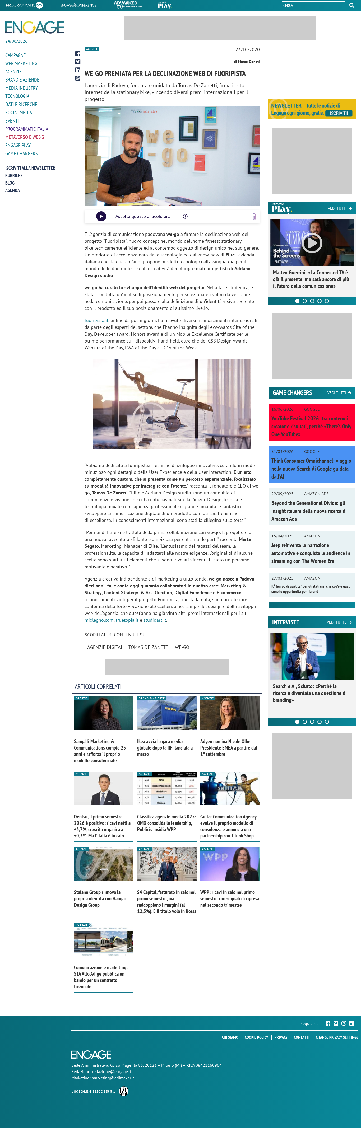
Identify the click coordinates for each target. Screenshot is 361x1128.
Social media (18, 112)
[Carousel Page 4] (319, 301)
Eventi (12, 120)
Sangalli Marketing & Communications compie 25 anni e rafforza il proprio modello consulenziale (100, 751)
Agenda (12, 190)
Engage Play (18, 145)
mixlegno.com (99, 620)
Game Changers (21, 153)
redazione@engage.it (111, 1071)
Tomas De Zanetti (149, 647)
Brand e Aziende (22, 79)
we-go (182, 647)
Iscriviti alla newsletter (30, 168)
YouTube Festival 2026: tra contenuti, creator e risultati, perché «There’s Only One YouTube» (311, 426)
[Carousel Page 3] (312, 301)
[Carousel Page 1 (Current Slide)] (297, 301)
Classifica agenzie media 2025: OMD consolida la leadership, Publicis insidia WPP (166, 822)
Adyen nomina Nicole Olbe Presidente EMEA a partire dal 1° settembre (228, 747)
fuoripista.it (96, 320)
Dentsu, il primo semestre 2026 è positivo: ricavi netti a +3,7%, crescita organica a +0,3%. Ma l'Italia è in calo (102, 826)
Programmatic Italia (26, 128)
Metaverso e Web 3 (24, 137)
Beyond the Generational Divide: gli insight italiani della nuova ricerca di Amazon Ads (309, 510)
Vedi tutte (336, 622)
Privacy (281, 1037)
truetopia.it (127, 620)
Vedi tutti (337, 208)
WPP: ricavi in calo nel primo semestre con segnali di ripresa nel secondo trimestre (229, 898)
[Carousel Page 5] (327, 301)
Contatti (301, 1037)
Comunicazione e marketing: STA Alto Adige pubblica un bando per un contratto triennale (101, 977)
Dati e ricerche (21, 104)
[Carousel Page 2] (305, 301)
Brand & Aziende (152, 698)
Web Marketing (21, 63)
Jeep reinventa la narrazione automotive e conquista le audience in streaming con (310, 553)
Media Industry (21, 88)
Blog (10, 183)
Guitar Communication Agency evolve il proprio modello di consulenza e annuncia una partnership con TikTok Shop (228, 826)
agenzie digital (105, 647)
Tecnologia (17, 96)
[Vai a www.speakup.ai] (254, 216)
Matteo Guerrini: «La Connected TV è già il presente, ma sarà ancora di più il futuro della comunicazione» (311, 279)
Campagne (15, 55)
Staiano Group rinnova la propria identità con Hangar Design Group (100, 898)
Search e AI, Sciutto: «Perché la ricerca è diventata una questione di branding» (310, 693)
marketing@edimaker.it (113, 1077)
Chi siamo (230, 1037)
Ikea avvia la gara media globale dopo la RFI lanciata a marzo (165, 747)
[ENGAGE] (34, 27)
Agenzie (13, 71)
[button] (352, 5)
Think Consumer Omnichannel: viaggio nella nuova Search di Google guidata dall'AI (311, 468)
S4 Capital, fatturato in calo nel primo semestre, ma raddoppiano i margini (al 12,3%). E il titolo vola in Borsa (166, 901)
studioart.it (155, 620)
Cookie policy (256, 1037)
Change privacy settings (337, 1037)
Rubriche (14, 175)
